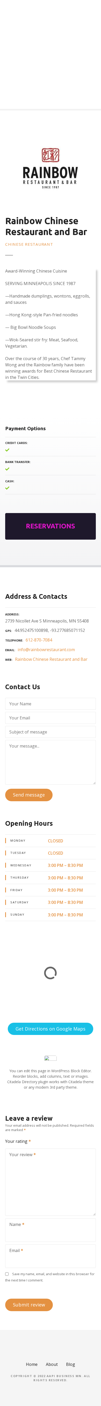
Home (32, 1364)
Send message (29, 795)
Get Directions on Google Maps (50, 1029)
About (52, 1364)
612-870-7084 (39, 640)
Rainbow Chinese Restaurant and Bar (51, 659)
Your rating (16, 1141)
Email (13, 1251)
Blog (70, 1364)
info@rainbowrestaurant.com (46, 649)
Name (13, 1225)
